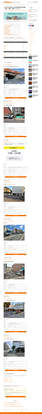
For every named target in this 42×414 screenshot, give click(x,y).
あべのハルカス (5, 44)
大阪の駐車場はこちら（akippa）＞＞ (9, 378)
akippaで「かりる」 (31, 30)
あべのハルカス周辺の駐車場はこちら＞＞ (9, 64)
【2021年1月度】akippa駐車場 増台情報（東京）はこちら (11, 402)
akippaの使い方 (31, 35)
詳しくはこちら (15, 396)
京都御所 (5, 55)
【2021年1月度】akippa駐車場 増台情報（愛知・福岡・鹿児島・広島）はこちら (14, 406)
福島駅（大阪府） (5, 45)
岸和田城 (5, 48)
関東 (30, 44)
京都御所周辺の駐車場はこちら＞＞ (8, 298)
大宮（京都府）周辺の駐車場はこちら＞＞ (9, 259)
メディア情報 (30, 50)
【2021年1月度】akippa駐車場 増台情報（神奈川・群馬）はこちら (13, 404)
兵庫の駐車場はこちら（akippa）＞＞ (9, 381)
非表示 (12, 24)
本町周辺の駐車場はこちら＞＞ (8, 141)
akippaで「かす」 (31, 39)
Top (40, 412)
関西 (30, 46)
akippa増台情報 (8, 9)
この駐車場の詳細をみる (15, 136)
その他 (30, 48)
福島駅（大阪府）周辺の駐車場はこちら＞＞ (9, 103)
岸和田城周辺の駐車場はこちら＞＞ (8, 182)
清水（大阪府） (5, 49)
